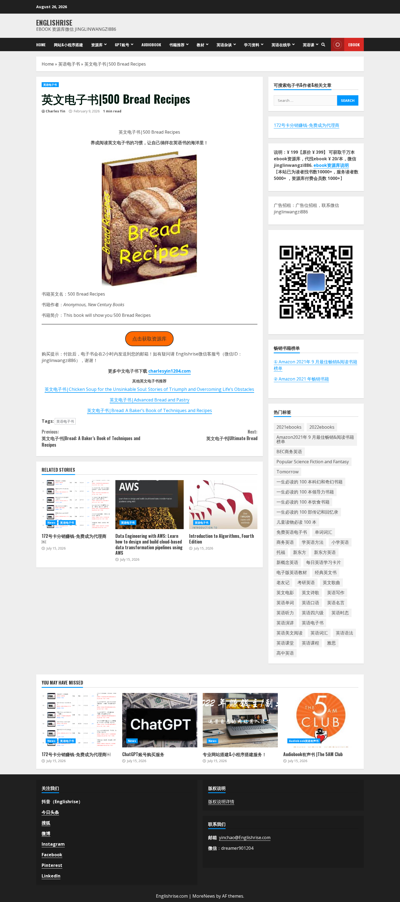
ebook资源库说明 (331, 165)
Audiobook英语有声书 (304, 741)
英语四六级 (313, 613)
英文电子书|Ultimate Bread (231, 434)
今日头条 (50, 812)
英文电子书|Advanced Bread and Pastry (149, 400)
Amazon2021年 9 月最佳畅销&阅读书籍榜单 (315, 439)
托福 (280, 552)
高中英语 (285, 653)
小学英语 (340, 542)
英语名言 (335, 603)
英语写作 (335, 593)
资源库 (97, 44)
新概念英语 (287, 562)
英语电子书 (69, 64)
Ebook (354, 44)
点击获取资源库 (149, 338)
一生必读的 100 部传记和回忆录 (307, 512)
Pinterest (52, 865)
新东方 (299, 552)
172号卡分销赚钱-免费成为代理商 (306, 125)
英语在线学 (281, 44)
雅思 (331, 643)
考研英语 (306, 582)
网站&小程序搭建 (68, 44)
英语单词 (285, 603)
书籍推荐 (176, 44)
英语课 (308, 44)
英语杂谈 (224, 44)
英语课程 (310, 643)
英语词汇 (319, 633)
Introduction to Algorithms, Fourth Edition (223, 504)
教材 (200, 44)
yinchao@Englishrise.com (244, 837)
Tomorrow (287, 472)
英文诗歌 (310, 593)
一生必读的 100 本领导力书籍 (305, 492)
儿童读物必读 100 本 (296, 522)
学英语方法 (313, 542)
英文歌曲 (331, 582)
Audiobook (151, 44)
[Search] (323, 44)
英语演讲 (285, 623)
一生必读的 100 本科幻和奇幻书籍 (309, 482)
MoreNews (203, 896)
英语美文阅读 (289, 633)
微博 (46, 833)
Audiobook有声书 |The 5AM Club (320, 720)
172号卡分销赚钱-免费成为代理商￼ (76, 504)
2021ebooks (288, 427)
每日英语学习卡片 (323, 562)
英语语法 (344, 633)
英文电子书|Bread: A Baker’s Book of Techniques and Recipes (149, 410)
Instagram (53, 844)
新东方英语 (325, 552)
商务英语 (285, 542)
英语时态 (340, 613)
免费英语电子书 (291, 532)
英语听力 (285, 613)
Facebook (52, 855)
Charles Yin (55, 111)
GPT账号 (122, 44)
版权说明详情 (221, 802)
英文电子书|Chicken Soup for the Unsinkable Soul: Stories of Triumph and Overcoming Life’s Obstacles (149, 389)
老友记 (283, 582)
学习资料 (251, 44)
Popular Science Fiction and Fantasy (312, 462)
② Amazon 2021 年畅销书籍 (301, 379)
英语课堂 (285, 643)
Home (41, 44)
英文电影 (285, 593)
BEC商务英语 (289, 452)
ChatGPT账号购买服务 (159, 720)
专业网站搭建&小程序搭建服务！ (240, 720)
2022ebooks (321, 427)
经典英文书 (326, 572)
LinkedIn (51, 876)
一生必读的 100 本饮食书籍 (303, 502)
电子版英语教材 (291, 572)
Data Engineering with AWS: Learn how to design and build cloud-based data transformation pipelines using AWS (149, 504)
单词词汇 (323, 532)
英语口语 (310, 603)
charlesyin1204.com (169, 371)
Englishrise (54, 22)
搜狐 (46, 823)
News (51, 522)
